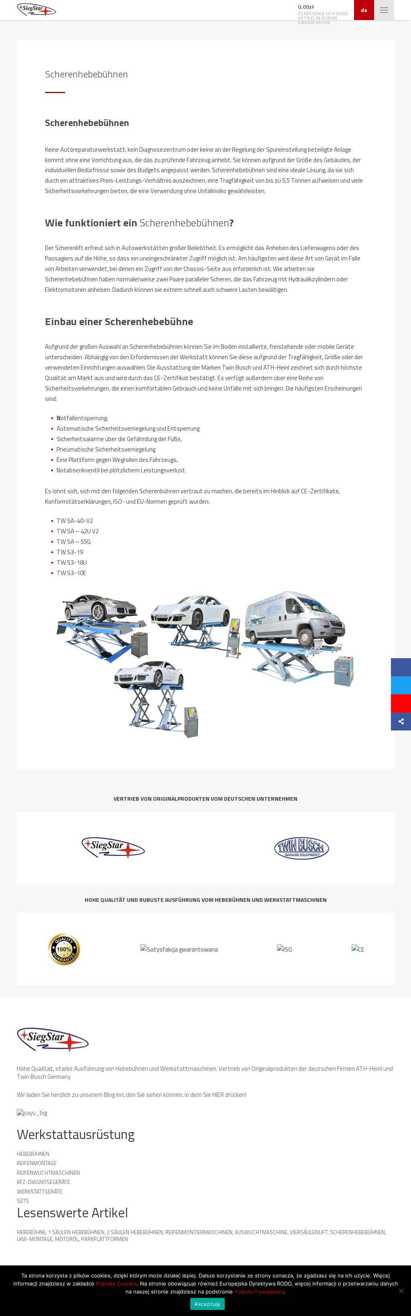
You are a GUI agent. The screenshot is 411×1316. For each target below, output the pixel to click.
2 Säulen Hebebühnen (135, 1232)
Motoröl (67, 1239)
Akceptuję (207, 1304)
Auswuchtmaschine (261, 1232)
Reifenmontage (37, 1163)
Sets (23, 1201)
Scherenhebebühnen (357, 1232)
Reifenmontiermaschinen (198, 1232)
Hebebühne (31, 1232)
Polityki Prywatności (259, 1291)
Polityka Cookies (116, 1283)
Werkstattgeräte (39, 1192)
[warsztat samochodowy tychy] (36, 10)
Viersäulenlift (309, 1232)
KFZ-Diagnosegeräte (43, 1182)
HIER (218, 1094)
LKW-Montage (35, 1239)
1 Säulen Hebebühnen (76, 1232)
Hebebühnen (33, 1154)
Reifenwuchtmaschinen (48, 1173)
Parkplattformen (104, 1239)
